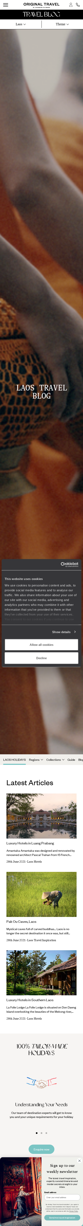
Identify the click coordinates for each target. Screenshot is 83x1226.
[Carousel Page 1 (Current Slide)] (36, 1133)
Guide (71, 760)
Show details (61, 632)
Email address (50, 1192)
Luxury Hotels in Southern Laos (29, 999)
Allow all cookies (41, 644)
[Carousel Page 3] (46, 1133)
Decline (41, 658)
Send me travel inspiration (62, 1217)
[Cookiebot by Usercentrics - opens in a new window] (60, 564)
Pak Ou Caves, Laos (21, 921)
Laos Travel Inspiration (41, 940)
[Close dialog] (79, 1160)
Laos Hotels (34, 861)
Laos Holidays (14, 760)
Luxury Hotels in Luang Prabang (30, 843)
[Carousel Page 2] (41, 1133)
